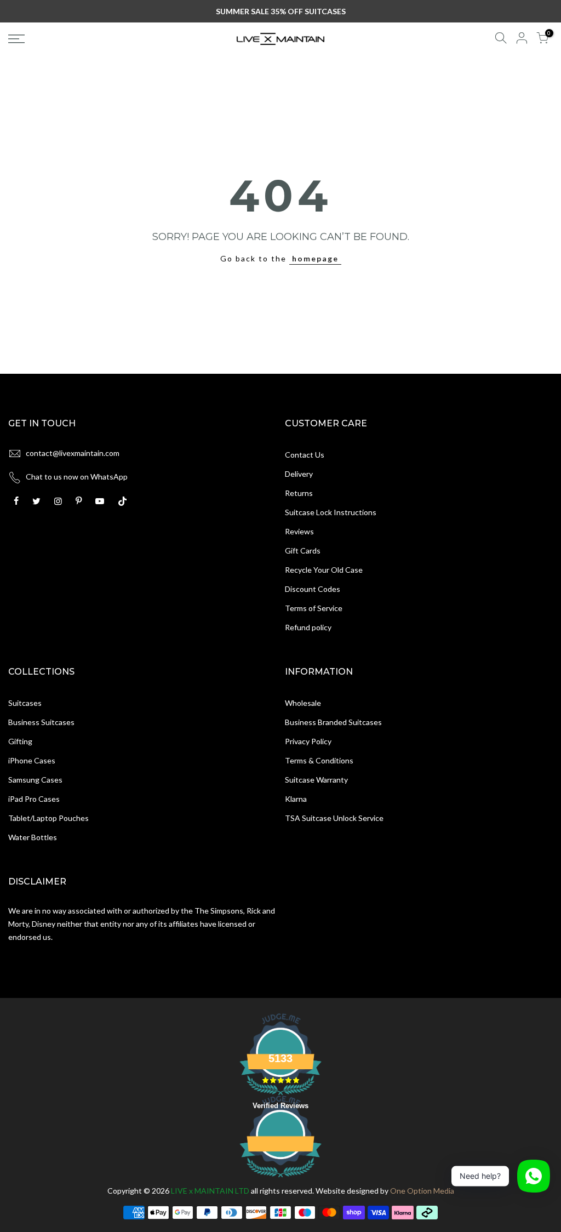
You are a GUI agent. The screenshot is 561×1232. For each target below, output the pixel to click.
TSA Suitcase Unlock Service (334, 818)
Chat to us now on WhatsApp (77, 476)
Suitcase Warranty (316, 779)
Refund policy (308, 627)
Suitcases (25, 703)
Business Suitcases (41, 722)
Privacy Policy (308, 741)
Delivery (299, 473)
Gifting (20, 741)
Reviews (299, 531)
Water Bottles (32, 837)
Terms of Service (313, 608)
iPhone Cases (31, 760)
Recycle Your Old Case (324, 569)
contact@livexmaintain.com (72, 453)
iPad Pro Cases (34, 798)
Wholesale (303, 703)
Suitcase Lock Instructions (330, 512)
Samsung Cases (35, 779)
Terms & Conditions (319, 760)
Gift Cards (302, 550)
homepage (315, 258)
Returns (299, 493)
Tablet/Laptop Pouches (48, 818)
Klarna (296, 798)
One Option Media (422, 1190)
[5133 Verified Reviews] (280, 1179)
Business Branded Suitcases (333, 722)
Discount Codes (312, 589)
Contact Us (304, 454)
